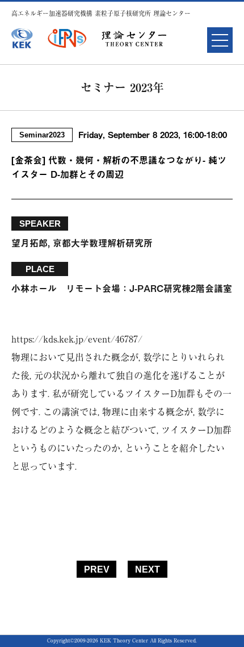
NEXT (147, 569)
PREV (97, 569)
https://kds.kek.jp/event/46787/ (76, 339)
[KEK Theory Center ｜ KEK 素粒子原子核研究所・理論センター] (134, 38)
